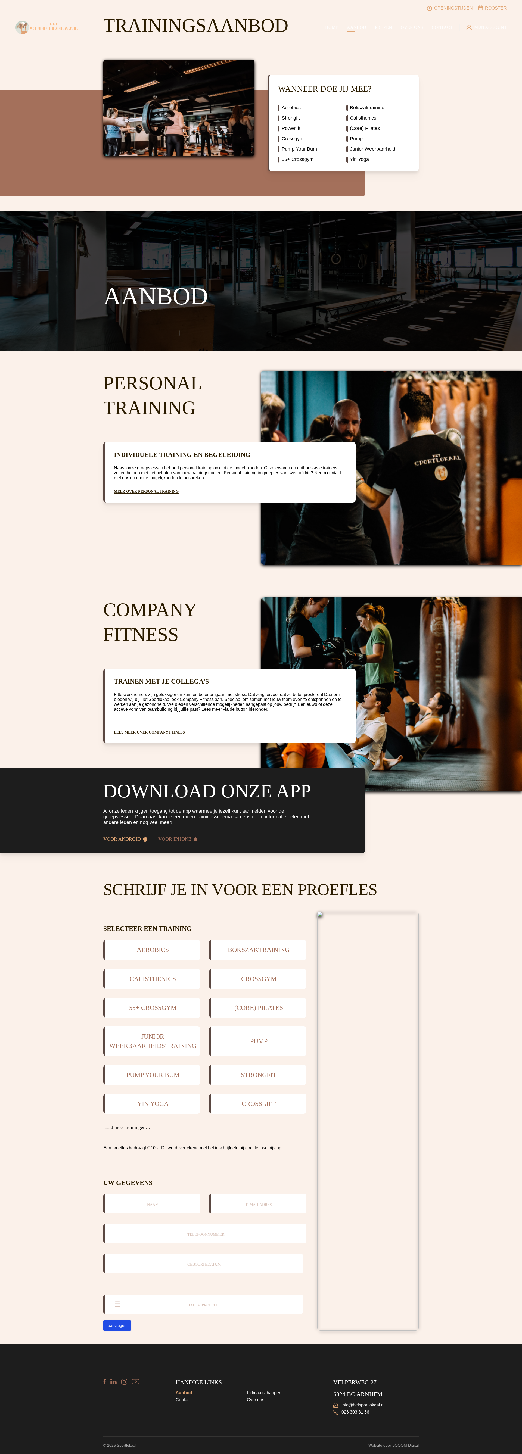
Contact (183, 1399)
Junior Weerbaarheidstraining (152, 1041)
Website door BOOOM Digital (393, 1445)
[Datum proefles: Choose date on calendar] (298, 1304)
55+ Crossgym (297, 159)
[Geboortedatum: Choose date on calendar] (298, 1263)
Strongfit (291, 118)
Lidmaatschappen (264, 1392)
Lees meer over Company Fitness (149, 732)
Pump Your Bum (299, 149)
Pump (356, 138)
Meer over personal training (146, 491)
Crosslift (259, 1103)
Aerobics (291, 107)
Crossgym (293, 138)
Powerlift (291, 128)
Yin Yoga (359, 159)
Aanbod (184, 1392)
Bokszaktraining (367, 107)
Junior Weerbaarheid (372, 149)
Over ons (255, 1399)
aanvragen (117, 1325)
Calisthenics (363, 118)
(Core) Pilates (365, 128)
